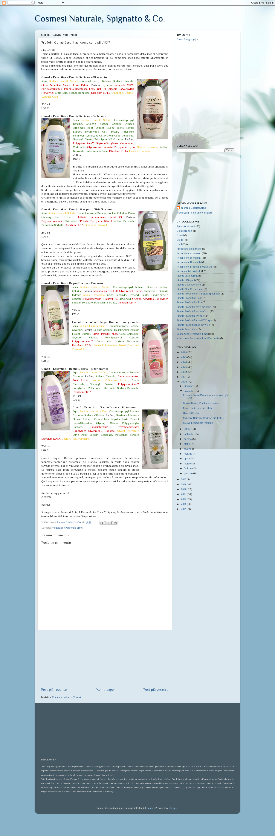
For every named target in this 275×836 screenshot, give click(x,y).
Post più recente (54, 689)
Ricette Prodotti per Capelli (191, 316)
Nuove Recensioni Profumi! (198, 422)
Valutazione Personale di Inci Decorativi (198, 338)
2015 (184, 499)
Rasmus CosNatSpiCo (193, 207)
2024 (184, 362)
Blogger (173, 808)
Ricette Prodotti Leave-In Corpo (194, 307)
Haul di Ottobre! (191, 413)
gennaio (188, 473)
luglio (187, 443)
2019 (184, 479)
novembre (189, 391)
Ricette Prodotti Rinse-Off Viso (193, 324)
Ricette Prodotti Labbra (189, 302)
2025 (184, 357)
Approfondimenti (186, 226)
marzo (187, 463)
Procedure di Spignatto (189, 248)
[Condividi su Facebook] (112, 523)
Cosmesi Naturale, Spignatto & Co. (100, 18)
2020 (184, 381)
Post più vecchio (155, 689)
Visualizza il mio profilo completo (195, 212)
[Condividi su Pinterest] (115, 523)
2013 (184, 509)
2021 (184, 376)
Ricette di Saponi (186, 280)
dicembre (189, 386)
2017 (184, 489)
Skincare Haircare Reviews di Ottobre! (203, 418)
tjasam (150, 808)
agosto (188, 439)
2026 (184, 352)
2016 (184, 494)
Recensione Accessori (189, 253)
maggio (188, 453)
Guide (180, 239)
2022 (184, 372)
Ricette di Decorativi (188, 275)
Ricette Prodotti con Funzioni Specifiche (198, 293)
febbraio (188, 468)
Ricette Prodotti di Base (189, 298)
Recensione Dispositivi (189, 262)
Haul (179, 244)
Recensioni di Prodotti (189, 271)
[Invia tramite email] (101, 523)
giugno (188, 448)
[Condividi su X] (108, 523)
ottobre (188, 429)
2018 (184, 484)
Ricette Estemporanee (189, 284)
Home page (105, 689)
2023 (184, 367)
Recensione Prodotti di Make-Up (194, 266)
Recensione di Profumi (189, 257)
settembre (189, 434)
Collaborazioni (184, 230)
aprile (187, 458)
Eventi (180, 235)
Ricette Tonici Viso (187, 329)
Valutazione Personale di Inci (67, 527)
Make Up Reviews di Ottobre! (199, 408)
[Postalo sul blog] (105, 523)
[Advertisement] (105, 658)
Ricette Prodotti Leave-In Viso (193, 311)
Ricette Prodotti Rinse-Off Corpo (194, 320)
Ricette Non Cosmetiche (190, 289)
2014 (184, 504)
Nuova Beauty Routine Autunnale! (201, 403)
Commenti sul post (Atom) (66, 697)
